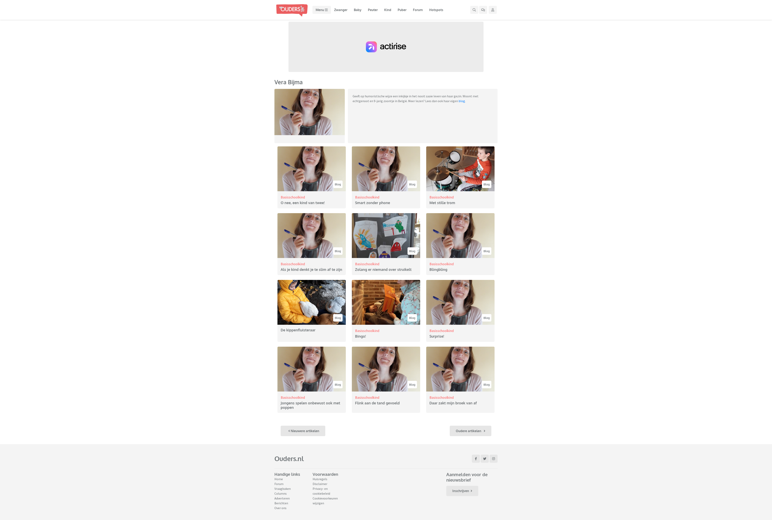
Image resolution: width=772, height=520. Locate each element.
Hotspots (436, 10)
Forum (418, 10)
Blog (338, 184)
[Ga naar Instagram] (494, 459)
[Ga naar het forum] (483, 10)
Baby (357, 10)
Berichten (281, 503)
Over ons (280, 508)
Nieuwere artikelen (304, 431)
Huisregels (320, 479)
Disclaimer (320, 484)
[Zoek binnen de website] (474, 10)
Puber (402, 10)
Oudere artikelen (469, 431)
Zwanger (340, 10)
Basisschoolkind (293, 197)
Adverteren (282, 498)
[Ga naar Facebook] (476, 459)
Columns (280, 493)
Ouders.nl (289, 458)
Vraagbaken (282, 489)
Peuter (373, 10)
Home (278, 479)
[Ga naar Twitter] (485, 459)
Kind (387, 10)
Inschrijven (460, 491)
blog (462, 101)
